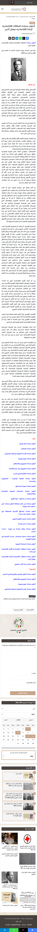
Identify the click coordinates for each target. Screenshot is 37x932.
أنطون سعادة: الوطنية (28, 449)
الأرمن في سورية (18, 610)
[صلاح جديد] (28, 776)
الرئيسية (31, 17)
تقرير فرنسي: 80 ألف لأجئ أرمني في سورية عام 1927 (27, 867)
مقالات (33, 19)
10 (17, 733)
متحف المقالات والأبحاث (12, 17)
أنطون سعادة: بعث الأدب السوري (25, 564)
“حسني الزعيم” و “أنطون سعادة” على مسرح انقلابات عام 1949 (10, 887)
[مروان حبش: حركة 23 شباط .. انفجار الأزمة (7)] (28, 816)
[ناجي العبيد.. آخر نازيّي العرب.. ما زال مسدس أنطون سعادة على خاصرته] (10, 838)
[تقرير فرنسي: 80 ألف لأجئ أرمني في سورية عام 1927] (27, 859)
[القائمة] (2, 10)
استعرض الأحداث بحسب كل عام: (18, 753)
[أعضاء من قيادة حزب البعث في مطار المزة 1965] (28, 806)
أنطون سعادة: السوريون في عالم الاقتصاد (22, 468)
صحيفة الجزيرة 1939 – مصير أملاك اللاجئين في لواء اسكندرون (27, 907)
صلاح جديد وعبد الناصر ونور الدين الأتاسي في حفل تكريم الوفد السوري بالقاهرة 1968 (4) (13, 796)
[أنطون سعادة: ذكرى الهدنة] (10, 898)
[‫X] (23, 38)
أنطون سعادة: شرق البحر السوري (28, 873)
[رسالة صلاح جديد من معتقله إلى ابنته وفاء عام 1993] (28, 786)
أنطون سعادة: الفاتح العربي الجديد (24, 473)
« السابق (31, 720)
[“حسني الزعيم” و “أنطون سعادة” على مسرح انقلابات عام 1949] (10, 877)
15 (28, 736)
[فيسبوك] (27, 38)
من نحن (24, 925)
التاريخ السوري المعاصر (27, 34)
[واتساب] (20, 38)
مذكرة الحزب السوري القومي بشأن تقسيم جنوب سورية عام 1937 (27, 848)
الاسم (33, 673)
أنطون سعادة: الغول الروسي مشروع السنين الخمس (19, 574)
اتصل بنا (8, 925)
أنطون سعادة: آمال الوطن (27, 444)
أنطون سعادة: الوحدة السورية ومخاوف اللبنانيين (20, 453)
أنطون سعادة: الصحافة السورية (25, 544)
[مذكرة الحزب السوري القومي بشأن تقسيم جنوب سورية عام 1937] (27, 838)
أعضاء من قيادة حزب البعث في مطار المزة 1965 (13, 805)
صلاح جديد (19, 774)
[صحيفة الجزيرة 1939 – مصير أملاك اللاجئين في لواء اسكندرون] (27, 898)
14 (33, 736)
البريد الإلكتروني (30, 683)
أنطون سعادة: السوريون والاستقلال (24, 464)
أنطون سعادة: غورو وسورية (26, 459)
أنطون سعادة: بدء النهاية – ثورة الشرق (23, 499)
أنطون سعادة (31, 43)
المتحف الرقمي (24, 17)
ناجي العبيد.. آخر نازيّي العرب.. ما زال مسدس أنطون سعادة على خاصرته (10, 848)
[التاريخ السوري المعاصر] (18, 9)
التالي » (5, 720)
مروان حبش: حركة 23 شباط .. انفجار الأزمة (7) (13, 815)
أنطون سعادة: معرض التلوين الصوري (23, 519)
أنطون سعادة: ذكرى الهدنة (26, 524)
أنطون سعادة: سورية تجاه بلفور (25, 486)
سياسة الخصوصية (15, 925)
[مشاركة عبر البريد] (13, 38)
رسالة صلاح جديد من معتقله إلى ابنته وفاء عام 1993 (14, 785)
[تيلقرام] (16, 38)
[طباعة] (9, 38)
